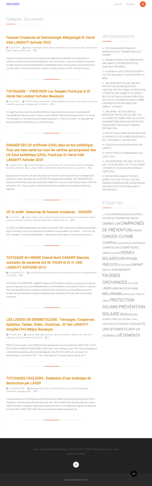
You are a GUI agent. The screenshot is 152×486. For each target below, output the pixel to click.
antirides (137, 214)
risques (133, 314)
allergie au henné (50, 273)
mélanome (20, 168)
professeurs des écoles (23, 220)
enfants (106, 270)
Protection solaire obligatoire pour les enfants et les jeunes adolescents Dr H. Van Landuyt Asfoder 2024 (123, 136)
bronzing (47, 165)
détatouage (61, 101)
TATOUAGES (43, 104)
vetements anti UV (124, 329)
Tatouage (108, 323)
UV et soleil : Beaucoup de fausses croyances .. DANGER (49, 212)
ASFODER (12, 4)
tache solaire (26, 338)
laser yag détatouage (124, 288)
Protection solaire (18, 51)
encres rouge (92, 101)
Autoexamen (119, 218)
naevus (27, 168)
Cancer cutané (117, 236)
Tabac (134, 319)
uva (73, 168)
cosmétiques (129, 247)
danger (53, 101)
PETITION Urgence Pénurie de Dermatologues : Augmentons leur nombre (121, 51)
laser (17, 104)
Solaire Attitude (63, 168)
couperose (30, 335)
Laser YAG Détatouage (28, 104)
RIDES (28, 51)
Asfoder (106, 218)
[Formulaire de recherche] (143, 3)
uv (143, 323)
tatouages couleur (24, 391)
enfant (137, 264)
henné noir (77, 273)
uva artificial (81, 168)
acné (107, 214)
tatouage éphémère (89, 273)
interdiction (10, 104)
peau (82, 48)
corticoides (138, 243)
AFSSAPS (29, 101)
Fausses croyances (72, 48)
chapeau (109, 243)
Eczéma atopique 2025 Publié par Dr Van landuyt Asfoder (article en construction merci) (122, 63)
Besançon (132, 218)
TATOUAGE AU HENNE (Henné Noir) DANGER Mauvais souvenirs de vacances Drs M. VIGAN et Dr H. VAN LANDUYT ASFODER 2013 (47, 262)
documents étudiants (69, 217)
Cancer (137, 230)
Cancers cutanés (76, 165)
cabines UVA (111, 223)
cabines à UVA (57, 165)
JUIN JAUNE (133, 283)
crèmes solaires (48, 48)
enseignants (83, 217)
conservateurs (45, 101)
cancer (66, 165)
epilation (75, 335)
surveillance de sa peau (116, 319)
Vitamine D (110, 335)
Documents (59, 48)
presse (33, 168)
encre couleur (81, 101)
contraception (124, 243)
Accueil (118, 4)
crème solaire (110, 253)
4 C (103, 215)
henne (70, 273)
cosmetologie (37, 48)
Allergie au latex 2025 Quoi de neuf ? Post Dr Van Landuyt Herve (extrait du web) (123, 74)
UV (70, 168)
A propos (130, 4)
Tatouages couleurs (128, 324)
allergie (28, 48)
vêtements (129, 335)
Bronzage (39, 165)
